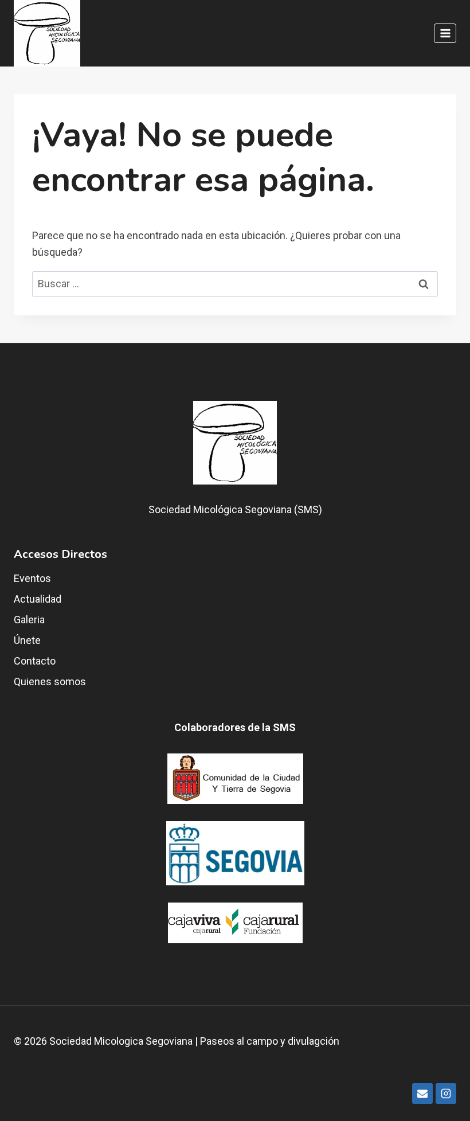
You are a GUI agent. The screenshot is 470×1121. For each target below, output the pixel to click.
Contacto (35, 661)
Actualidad (37, 599)
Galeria (29, 620)
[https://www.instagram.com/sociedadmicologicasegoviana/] (446, 1093)
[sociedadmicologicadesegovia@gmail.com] (422, 1093)
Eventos (32, 578)
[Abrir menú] (445, 33)
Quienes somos (50, 681)
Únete (27, 640)
